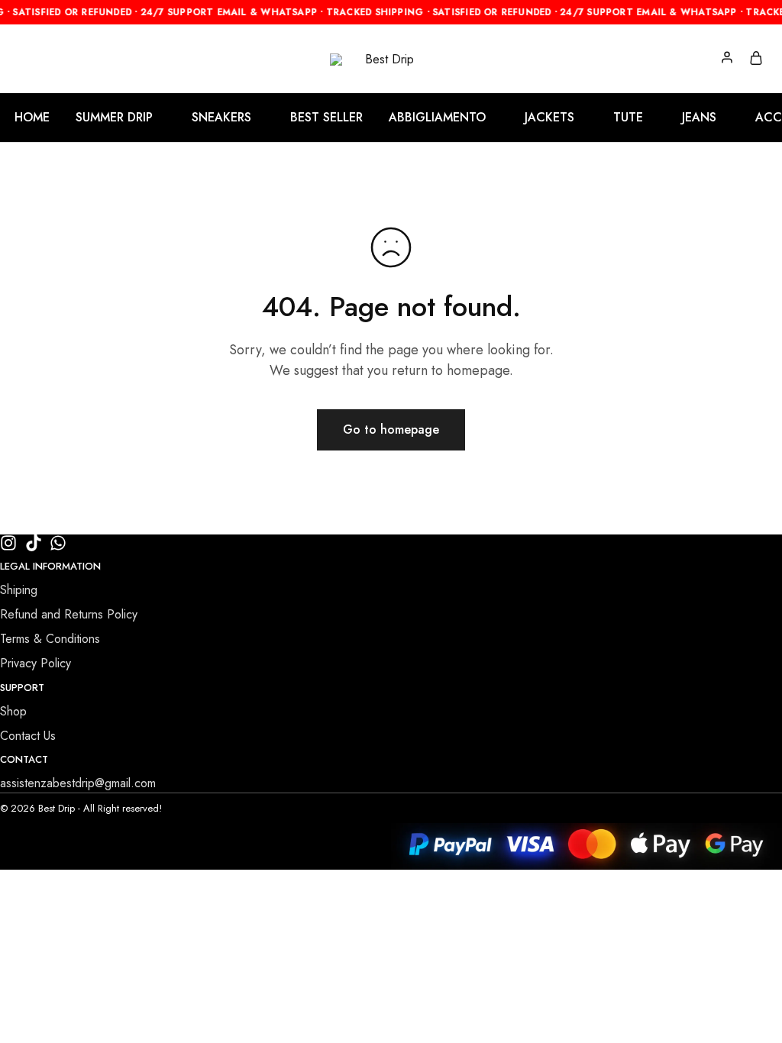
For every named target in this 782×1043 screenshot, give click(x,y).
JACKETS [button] (549, 117)
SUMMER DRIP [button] (114, 117)
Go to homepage (391, 429)
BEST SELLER (326, 117)
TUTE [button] (628, 117)
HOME (32, 117)
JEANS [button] (699, 117)
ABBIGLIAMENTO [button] (437, 117)
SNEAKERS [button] (221, 117)
